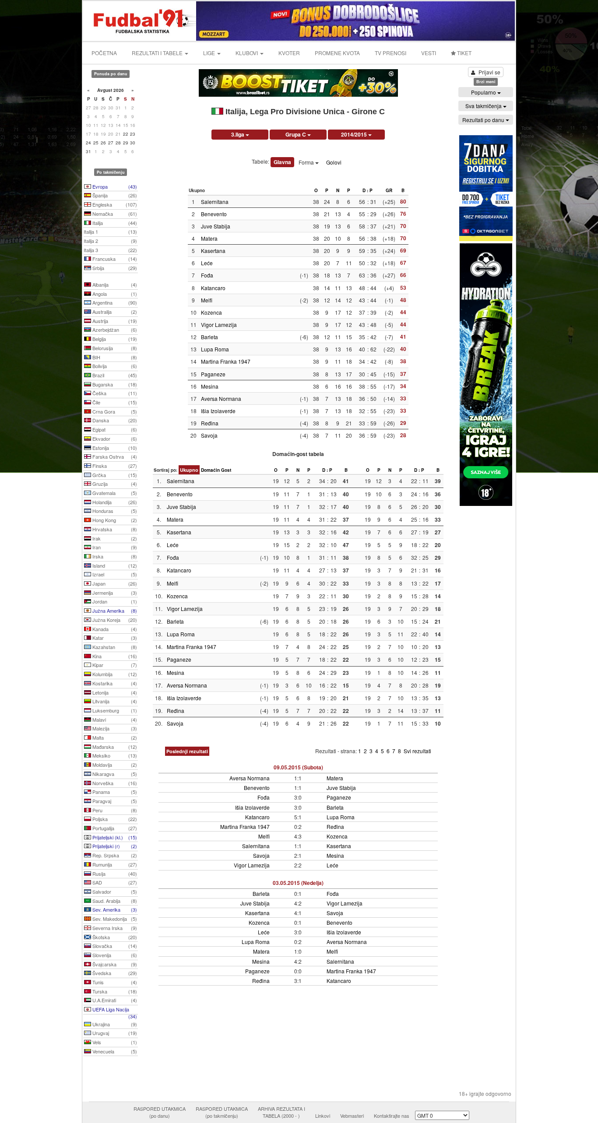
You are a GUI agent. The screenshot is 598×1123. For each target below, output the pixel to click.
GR (389, 190)
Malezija (114, 728)
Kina (114, 656)
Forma (307, 162)
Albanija (114, 284)
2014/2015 (354, 134)
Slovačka (114, 945)
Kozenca (211, 312)
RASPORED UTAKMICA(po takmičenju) (222, 1112)
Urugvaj (114, 1032)
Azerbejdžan (114, 329)
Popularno (484, 92)
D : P (367, 190)
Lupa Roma (215, 349)
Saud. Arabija (114, 900)
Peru (114, 810)
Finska (114, 465)
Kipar (114, 664)
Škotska (114, 937)
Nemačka (114, 213)
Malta (114, 737)
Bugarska (114, 384)
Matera (209, 238)
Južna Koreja (114, 619)
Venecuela (114, 1051)
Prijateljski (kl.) (114, 837)
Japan (114, 583)
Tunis (114, 982)
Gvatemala (114, 492)
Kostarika (114, 683)
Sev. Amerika (114, 909)
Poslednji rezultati (187, 751)
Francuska (114, 258)
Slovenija (114, 954)
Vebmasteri (352, 1115)
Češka (114, 393)
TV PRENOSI (390, 52)
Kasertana (213, 250)
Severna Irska (114, 927)
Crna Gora (114, 411)
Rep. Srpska (114, 855)
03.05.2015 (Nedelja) (298, 883)
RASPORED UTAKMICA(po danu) (160, 1112)
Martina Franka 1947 (225, 361)
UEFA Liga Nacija (114, 1010)
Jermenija (114, 592)
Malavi (114, 719)
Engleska (114, 204)
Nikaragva (114, 773)
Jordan (114, 601)
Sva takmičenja (484, 105)
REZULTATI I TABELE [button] (158, 52)
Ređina (209, 423)
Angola (114, 293)
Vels (114, 1042)
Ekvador (114, 438)
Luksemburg (114, 710)
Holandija (114, 501)
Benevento (214, 214)
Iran (114, 547)
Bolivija (114, 365)
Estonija (114, 447)
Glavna (282, 162)
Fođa (207, 275)
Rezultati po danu (484, 119)
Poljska (114, 818)
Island (114, 565)
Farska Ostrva (114, 456)
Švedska (114, 972)
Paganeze (213, 374)
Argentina (114, 302)
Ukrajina (114, 1024)
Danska (114, 420)
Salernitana (215, 201)
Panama (114, 791)
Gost (226, 470)
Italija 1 (110, 231)
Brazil (114, 375)
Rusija (114, 873)
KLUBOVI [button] (247, 52)
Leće (207, 263)
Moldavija (114, 764)
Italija (114, 222)
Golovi (333, 162)
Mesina (209, 386)
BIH (114, 357)
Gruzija (114, 483)
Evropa (114, 186)
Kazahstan (114, 646)
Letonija (114, 692)
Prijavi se (489, 72)
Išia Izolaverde (218, 410)
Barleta (209, 336)
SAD (114, 882)
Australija (114, 311)
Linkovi (322, 1115)
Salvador (114, 891)
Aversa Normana (221, 398)
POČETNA (104, 52)
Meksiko (114, 755)
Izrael (114, 574)
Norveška (114, 782)
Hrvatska (114, 529)
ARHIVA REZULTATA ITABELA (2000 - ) (281, 1112)
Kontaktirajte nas (391, 1115)
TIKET (463, 52)
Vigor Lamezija (219, 324)
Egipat (114, 429)
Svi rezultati (417, 751)
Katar (114, 637)
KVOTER (289, 52)
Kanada (114, 628)
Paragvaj (114, 800)
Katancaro (213, 287)
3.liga (238, 134)
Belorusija (114, 347)
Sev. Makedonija (114, 918)
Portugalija (114, 828)
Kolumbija (114, 673)
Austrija (114, 320)
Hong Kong (114, 519)
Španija (114, 195)
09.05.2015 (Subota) (298, 767)
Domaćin (210, 470)
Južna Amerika (114, 610)
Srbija (114, 267)
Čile (114, 402)
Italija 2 (110, 240)
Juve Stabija (215, 226)
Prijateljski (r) (114, 845)
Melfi (206, 300)
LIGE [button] (209, 52)
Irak (114, 538)
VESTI (428, 52)
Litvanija (114, 701)
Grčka (114, 474)
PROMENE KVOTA (337, 52)
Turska (114, 991)
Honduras (114, 510)
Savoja (209, 435)
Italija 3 (110, 249)
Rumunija (114, 864)
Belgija (114, 338)
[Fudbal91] (140, 20)
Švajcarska (114, 964)
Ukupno (189, 470)
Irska (114, 556)
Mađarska (114, 746)
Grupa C (296, 134)
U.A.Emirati (114, 1000)
